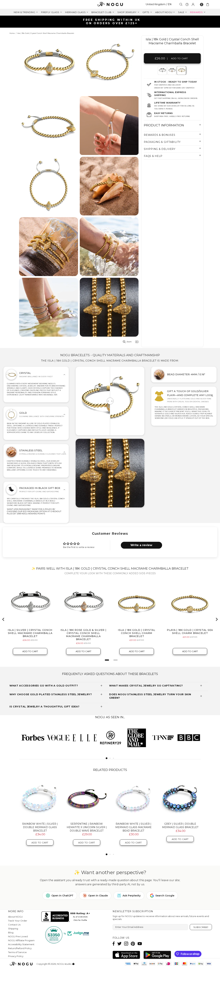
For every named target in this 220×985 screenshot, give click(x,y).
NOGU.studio (110, 4)
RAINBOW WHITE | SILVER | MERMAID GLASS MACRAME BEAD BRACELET (133, 827)
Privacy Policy (15, 956)
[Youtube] (140, 943)
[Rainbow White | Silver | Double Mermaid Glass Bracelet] (40, 799)
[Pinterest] (133, 943)
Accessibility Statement (21, 944)
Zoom (129, 342)
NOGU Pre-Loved (18, 936)
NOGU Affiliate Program (21, 940)
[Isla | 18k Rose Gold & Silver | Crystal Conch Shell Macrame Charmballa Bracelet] (171, 70)
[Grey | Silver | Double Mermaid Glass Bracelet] (180, 799)
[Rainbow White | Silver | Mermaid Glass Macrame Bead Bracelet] (133, 799)
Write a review (141, 545)
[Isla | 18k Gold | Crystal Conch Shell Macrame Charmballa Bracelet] (181, 70)
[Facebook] (114, 943)
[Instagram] (126, 943)
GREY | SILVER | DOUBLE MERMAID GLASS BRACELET (180, 825)
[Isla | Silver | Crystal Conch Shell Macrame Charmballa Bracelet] (162, 70)
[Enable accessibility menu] (201, 4)
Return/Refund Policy (20, 948)
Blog (10, 932)
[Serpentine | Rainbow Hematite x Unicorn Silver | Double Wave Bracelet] (86, 799)
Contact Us (14, 924)
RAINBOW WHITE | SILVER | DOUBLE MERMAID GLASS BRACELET (40, 827)
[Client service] (187, 4)
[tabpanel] (162, 70)
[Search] (181, 4)
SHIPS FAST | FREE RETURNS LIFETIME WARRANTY (111, 21)
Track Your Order (17, 920)
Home (12, 33)
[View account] (193, 4)
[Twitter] (119, 943)
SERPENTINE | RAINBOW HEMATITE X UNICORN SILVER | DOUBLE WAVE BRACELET (87, 827)
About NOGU (15, 916)
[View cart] (208, 4)
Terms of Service (17, 952)
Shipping (13, 928)
